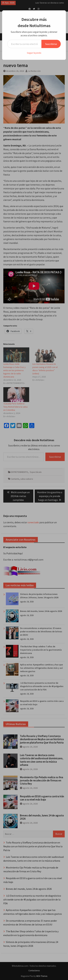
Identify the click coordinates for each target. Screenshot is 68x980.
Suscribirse (51, 44)
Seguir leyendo (34, 52)
